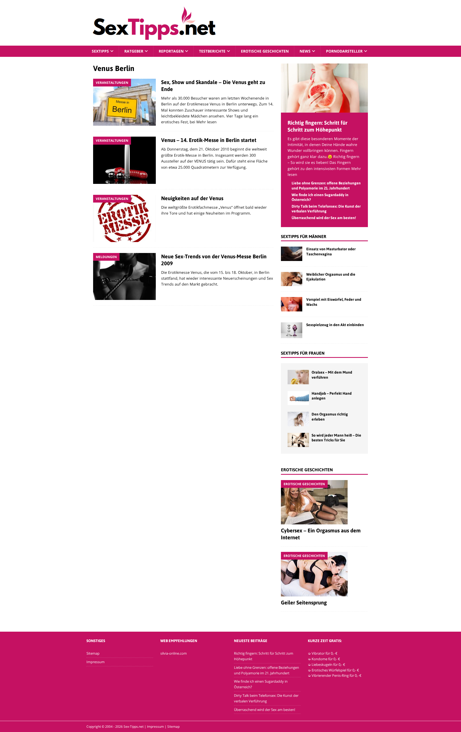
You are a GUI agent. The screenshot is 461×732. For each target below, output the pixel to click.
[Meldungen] (124, 276)
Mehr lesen (206, 121)
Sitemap (93, 653)
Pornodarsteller (344, 51)
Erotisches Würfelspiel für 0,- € (335, 670)
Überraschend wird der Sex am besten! (324, 218)
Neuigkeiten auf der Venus (192, 198)
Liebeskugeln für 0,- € (328, 664)
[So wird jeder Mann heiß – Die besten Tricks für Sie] (298, 440)
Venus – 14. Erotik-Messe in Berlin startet (208, 140)
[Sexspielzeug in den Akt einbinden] (291, 330)
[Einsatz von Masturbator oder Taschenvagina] (291, 254)
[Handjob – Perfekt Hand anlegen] (298, 398)
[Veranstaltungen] (124, 102)
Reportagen (171, 51)
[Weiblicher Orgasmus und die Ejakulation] (291, 279)
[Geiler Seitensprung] (324, 574)
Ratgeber (133, 51)
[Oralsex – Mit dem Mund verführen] (298, 377)
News (305, 51)
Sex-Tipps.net (134, 726)
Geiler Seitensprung (304, 602)
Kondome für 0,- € (326, 658)
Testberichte (212, 51)
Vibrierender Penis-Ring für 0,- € (336, 675)
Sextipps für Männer (303, 236)
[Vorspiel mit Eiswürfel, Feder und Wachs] (291, 304)
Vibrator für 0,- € (324, 653)
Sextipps (100, 51)
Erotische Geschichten (265, 51)
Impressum (95, 661)
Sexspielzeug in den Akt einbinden (335, 325)
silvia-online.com (173, 653)
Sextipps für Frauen (303, 353)
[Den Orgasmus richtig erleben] (298, 419)
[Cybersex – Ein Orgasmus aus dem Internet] (324, 502)
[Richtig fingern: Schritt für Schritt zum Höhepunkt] (324, 109)
